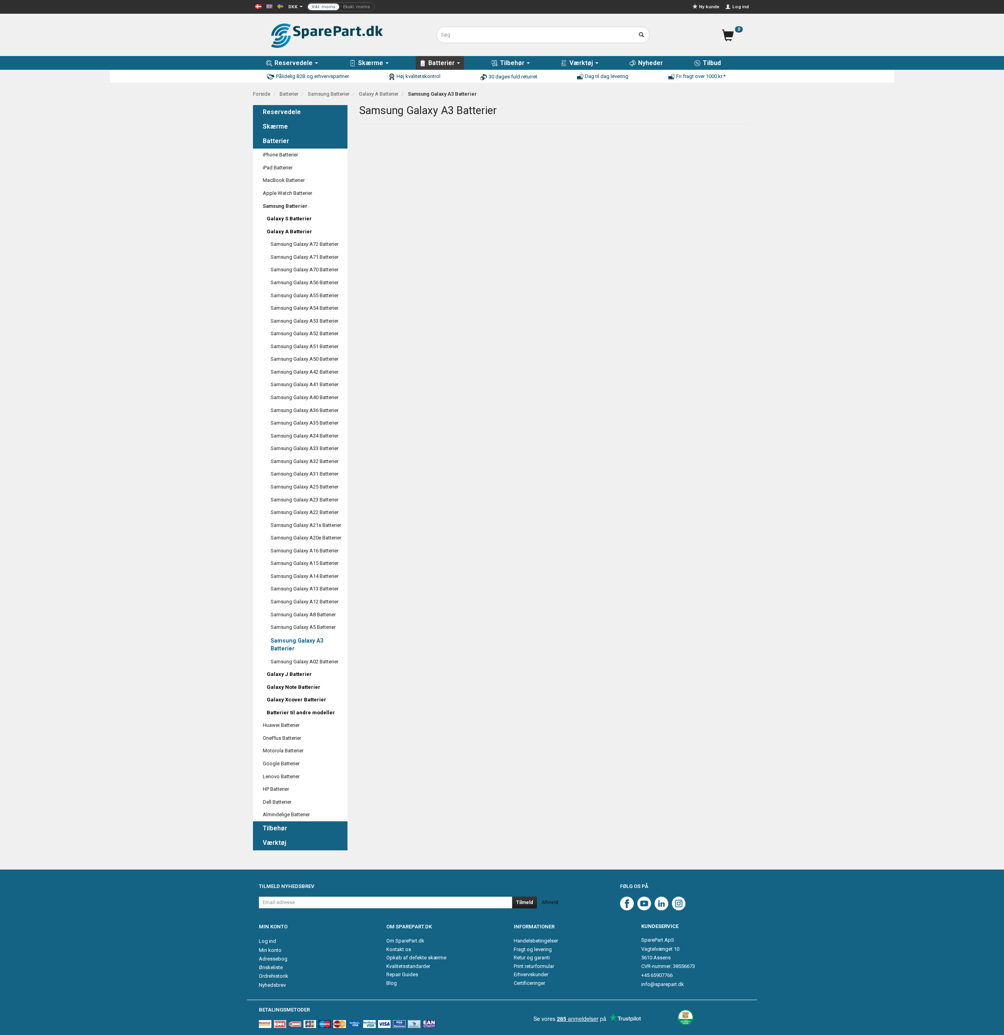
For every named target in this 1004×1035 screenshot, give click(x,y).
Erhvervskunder (531, 974)
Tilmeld (524, 902)
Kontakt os (398, 949)
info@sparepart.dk (662, 984)
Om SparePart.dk (405, 941)
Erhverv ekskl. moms (341, 6)
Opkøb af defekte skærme (416, 958)
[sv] (280, 6)
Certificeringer (529, 983)
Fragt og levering (533, 949)
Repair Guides (402, 974)
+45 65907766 (657, 975)
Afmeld (550, 902)
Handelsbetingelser (536, 941)
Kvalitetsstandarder (408, 966)
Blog (391, 983)
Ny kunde (709, 6)
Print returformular (534, 966)
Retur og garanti (532, 958)
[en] (269, 6)
